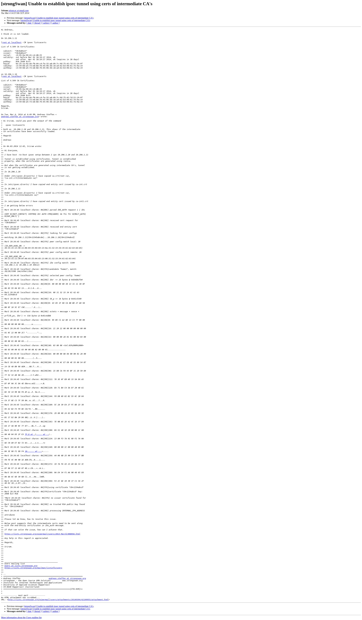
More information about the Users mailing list (21, 617)
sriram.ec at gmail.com (18, 10)
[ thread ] (37, 23)
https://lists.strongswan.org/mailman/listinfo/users (33, 568)
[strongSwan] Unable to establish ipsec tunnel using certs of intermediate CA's (58, 18)
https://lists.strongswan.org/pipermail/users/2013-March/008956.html (42, 534)
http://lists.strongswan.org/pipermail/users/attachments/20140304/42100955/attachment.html (58, 600)
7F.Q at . (30, 434)
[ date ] (29, 23)
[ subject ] (46, 23)
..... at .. (42, 434)
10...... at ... (33, 451)
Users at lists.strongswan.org (21, 566)
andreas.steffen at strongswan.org (19, 117)
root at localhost (11, 42)
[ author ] (55, 23)
